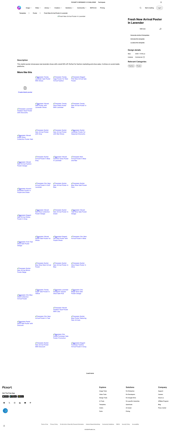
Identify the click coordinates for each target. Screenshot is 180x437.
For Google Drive (131, 398)
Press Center (162, 408)
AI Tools (101, 401)
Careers (160, 394)
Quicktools (129, 404)
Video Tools (102, 394)
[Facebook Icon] (4, 403)
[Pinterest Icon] (30, 403)
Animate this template (137, 39)
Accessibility (135, 424)
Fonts (101, 411)
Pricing (128, 411)
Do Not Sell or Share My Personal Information (72, 424)
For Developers (130, 394)
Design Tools (103, 398)
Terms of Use (44, 424)
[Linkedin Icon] (20, 403)
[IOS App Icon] (5, 397)
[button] (29, 7)
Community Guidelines (108, 424)
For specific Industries (133, 401)
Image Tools (103, 391)
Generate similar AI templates (139, 35)
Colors (101, 408)
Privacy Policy (54, 424)
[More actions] (48, 79)
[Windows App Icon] (21, 397)
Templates (102, 404)
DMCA (118, 424)
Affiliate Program (163, 401)
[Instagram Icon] (14, 403)
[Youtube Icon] (25, 403)
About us (161, 398)
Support (160, 391)
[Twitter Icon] (9, 403)
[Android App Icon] (13, 397)
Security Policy (126, 424)
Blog (159, 404)
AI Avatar (129, 408)
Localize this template (137, 42)
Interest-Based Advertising (93, 424)
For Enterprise (130, 391)
